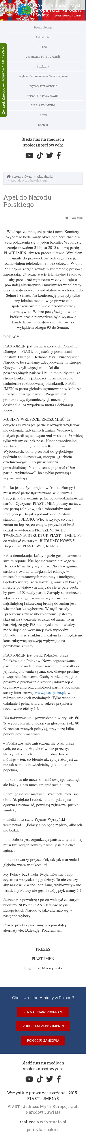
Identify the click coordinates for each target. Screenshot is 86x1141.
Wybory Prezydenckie (43, 86)
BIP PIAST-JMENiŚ (43, 105)
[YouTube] (29, 155)
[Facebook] (58, 155)
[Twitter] (49, 155)
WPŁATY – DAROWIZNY (43, 95)
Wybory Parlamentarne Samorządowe (43, 76)
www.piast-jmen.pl (50, 692)
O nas (43, 47)
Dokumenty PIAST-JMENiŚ (43, 56)
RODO (43, 115)
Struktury (43, 66)
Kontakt (43, 125)
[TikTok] (40, 155)
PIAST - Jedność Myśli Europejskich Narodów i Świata (43, 1109)
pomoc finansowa (43, 1040)
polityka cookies (43, 1129)
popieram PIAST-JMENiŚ (43, 1026)
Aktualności (43, 37)
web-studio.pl (53, 1121)
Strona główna (43, 27)
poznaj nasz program (43, 1012)
